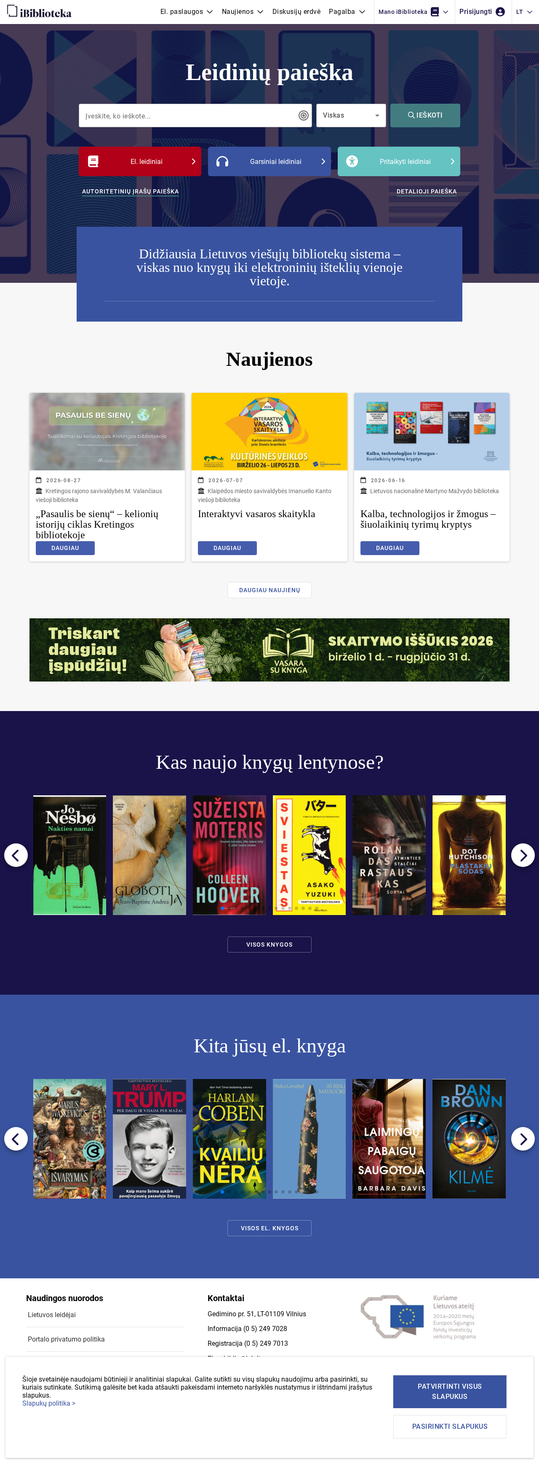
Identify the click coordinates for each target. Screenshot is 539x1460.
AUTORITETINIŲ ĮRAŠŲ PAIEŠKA (130, 191)
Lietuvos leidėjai (51, 1315)
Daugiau (65, 548)
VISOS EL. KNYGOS (270, 1228)
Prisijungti (476, 12)
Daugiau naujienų (269, 590)
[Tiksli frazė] (303, 115)
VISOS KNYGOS (269, 944)
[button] (187, 12)
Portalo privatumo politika (66, 1339)
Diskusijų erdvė (296, 12)
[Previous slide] (16, 855)
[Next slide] (523, 855)
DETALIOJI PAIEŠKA (427, 191)
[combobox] (189, 115)
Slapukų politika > (48, 1403)
